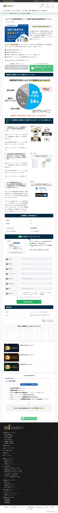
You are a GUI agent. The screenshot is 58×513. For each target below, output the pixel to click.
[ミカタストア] (8, 5)
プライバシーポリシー (20, 297)
